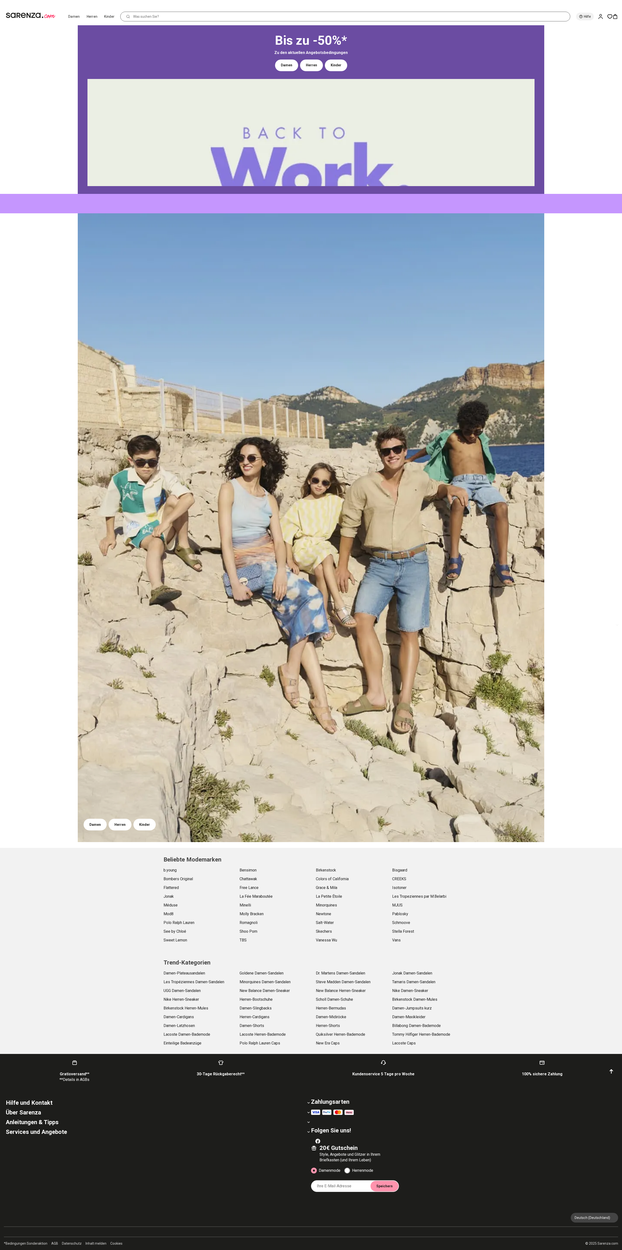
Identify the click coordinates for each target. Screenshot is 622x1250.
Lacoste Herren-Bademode (263, 1034)
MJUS (397, 905)
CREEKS (399, 879)
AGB (54, 1243)
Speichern (384, 1186)
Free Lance (249, 887)
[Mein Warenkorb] (617, 16)
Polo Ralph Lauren (179, 922)
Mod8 (168, 914)
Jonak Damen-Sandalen (412, 973)
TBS (243, 940)
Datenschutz (72, 1243)
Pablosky (400, 914)
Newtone (323, 914)
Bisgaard (399, 870)
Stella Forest (403, 931)
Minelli (245, 905)
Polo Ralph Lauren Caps (260, 1043)
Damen (74, 16)
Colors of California (332, 879)
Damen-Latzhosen (179, 1025)
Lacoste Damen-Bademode (187, 1034)
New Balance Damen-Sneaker (265, 990)
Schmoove (401, 922)
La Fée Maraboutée (256, 896)
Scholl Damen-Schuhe (334, 999)
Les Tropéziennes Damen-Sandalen (194, 982)
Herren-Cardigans (254, 1017)
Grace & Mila (326, 887)
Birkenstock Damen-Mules (414, 999)
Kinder (109, 16)
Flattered (171, 887)
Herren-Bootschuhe (256, 999)
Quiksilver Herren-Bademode (340, 1034)
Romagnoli (249, 922)
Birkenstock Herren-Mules (186, 1008)
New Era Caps (328, 1043)
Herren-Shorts (328, 1025)
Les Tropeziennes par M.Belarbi (419, 896)
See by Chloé (175, 931)
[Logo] (32, 15)
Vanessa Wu (326, 940)
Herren (92, 16)
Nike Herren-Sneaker (181, 999)
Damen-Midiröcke (331, 1017)
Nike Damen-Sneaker (410, 990)
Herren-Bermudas (331, 1008)
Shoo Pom (248, 931)
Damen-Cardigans (179, 1017)
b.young (170, 870)
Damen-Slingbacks (256, 1008)
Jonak (169, 896)
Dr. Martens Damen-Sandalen (340, 973)
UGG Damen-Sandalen (182, 990)
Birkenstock (326, 870)
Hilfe (587, 16)
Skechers (324, 931)
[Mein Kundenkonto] (602, 16)
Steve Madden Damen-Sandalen (343, 982)
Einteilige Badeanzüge (182, 1043)
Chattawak (248, 879)
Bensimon (248, 870)
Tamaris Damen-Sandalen (413, 982)
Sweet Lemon (175, 940)
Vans (396, 940)
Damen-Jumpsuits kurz (412, 1008)
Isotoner (399, 887)
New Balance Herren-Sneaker (341, 990)
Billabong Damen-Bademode (416, 1025)
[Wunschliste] (609, 16)
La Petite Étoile (329, 896)
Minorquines (326, 905)
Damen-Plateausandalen (184, 973)
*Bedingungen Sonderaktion (25, 1243)
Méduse (171, 905)
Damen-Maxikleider (408, 1017)
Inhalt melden (96, 1243)
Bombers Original (178, 879)
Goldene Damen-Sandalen (262, 973)
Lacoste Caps (404, 1043)
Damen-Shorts (252, 1025)
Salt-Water (325, 922)
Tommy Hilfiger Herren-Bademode (421, 1034)
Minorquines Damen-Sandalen (265, 982)
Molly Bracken (252, 914)
